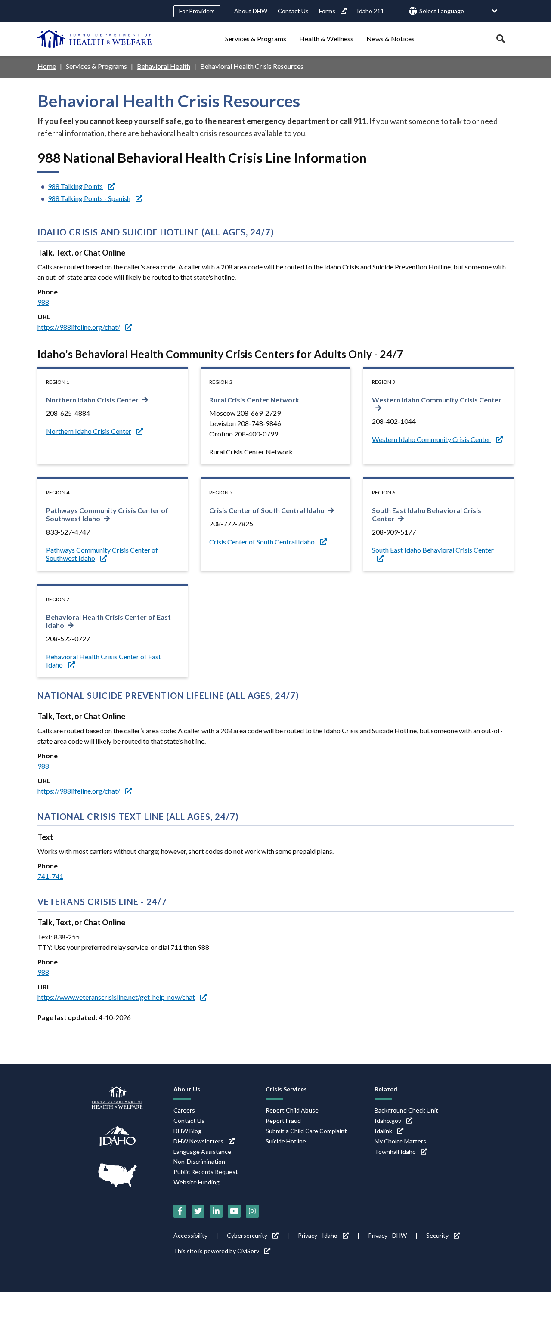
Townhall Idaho (395, 1151)
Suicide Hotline (286, 1141)
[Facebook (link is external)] (179, 1211)
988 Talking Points (75, 186)
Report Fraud (283, 1120)
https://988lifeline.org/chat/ (78, 327)
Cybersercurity (247, 1235)
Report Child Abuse (292, 1110)
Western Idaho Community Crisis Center (431, 439)
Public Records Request (205, 1171)
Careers (184, 1110)
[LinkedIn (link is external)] (216, 1211)
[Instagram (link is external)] (252, 1211)
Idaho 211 (370, 11)
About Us (186, 1089)
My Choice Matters (400, 1141)
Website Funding (196, 1182)
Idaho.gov (388, 1120)
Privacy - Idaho (317, 1235)
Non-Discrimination (199, 1161)
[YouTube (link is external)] (234, 1211)
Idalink (383, 1130)
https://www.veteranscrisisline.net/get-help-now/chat (116, 997)
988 (43, 302)
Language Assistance (202, 1151)
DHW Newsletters (198, 1141)
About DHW (250, 11)
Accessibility (190, 1235)
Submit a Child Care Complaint (306, 1130)
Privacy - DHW (387, 1235)
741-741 (50, 876)
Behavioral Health (163, 66)
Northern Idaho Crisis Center (92, 400)
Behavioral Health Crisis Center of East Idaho (108, 621)
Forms (327, 11)
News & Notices (390, 38)
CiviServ (248, 1251)
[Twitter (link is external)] (198, 1211)
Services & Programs (255, 38)
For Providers (197, 11)
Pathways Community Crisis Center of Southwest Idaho (107, 514)
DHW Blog (187, 1130)
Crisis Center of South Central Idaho (267, 510)
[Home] (94, 38)
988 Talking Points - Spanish (89, 198)
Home (46, 66)
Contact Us (293, 11)
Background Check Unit (406, 1110)
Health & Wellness (326, 38)
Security (437, 1235)
